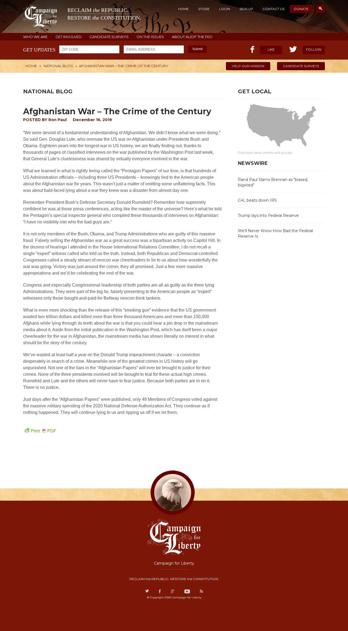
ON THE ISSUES (150, 37)
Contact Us (273, 9)
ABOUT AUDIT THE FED (192, 37)
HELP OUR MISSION (248, 66)
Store (204, 9)
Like (271, 49)
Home (183, 9)
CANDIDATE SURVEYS (109, 37)
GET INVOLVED (68, 37)
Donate (301, 9)
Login (224, 9)
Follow (313, 49)
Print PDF (43, 431)
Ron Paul (57, 119)
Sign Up (246, 9)
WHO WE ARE (35, 37)
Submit (197, 49)
